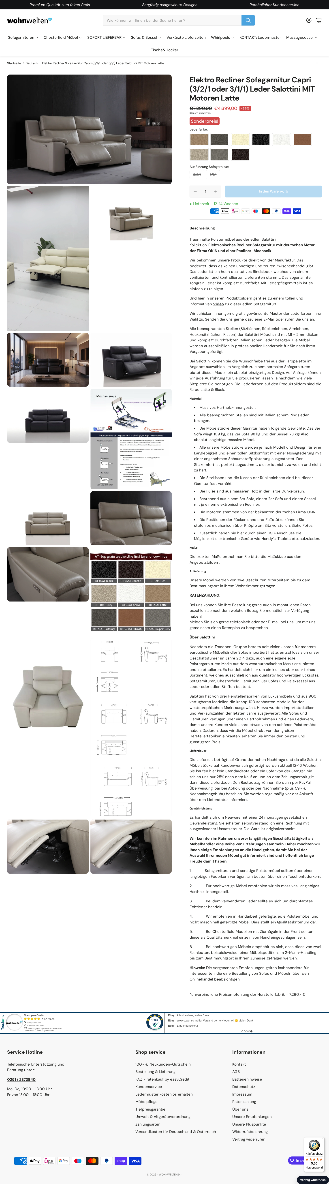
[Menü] (322, 1140)
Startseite (14, 63)
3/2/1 (197, 174)
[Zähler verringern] (195, 191)
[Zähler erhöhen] (216, 191)
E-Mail (269, 319)
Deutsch (32, 63)
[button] (179, 20)
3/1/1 (213, 174)
